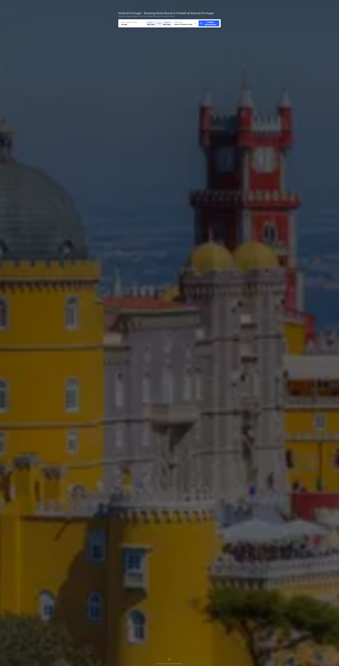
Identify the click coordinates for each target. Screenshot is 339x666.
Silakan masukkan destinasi (129, 22)
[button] (240, 2)
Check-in (149, 22)
